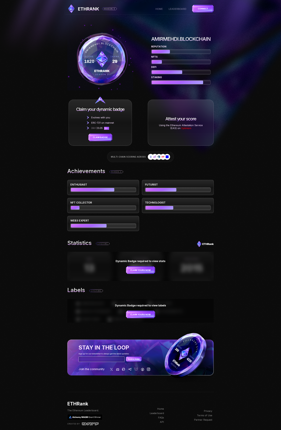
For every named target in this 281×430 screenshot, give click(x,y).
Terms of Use (204, 415)
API (162, 421)
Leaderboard (177, 8)
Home (159, 8)
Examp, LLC (90, 423)
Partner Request (203, 419)
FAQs (161, 417)
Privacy (208, 411)
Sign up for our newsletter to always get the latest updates (104, 354)
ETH (88, 9)
